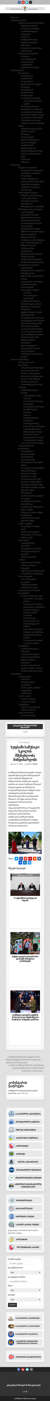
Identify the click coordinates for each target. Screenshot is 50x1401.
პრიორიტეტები (25, 576)
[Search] (30, 2)
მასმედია (26, 56)
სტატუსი (11, 1295)
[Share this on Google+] (25, 858)
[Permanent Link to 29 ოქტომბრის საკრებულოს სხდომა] (25, 885)
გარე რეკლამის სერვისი (32, 332)
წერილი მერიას (28, 710)
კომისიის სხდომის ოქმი (32, 596)
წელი (10, 1286)
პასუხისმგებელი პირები (32, 385)
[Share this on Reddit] (35, 858)
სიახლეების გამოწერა (31, 688)
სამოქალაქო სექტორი (28, 54)
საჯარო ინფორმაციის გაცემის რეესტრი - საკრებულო (30, 660)
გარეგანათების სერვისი (32, 329)
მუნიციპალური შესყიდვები (33, 571)
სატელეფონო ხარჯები (34, 437)
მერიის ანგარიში (29, 557)
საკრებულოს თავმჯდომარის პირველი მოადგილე (31, 84)
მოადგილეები (28, 137)
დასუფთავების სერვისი (32, 223)
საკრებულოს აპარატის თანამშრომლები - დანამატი (33, 409)
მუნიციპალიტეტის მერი (32, 129)
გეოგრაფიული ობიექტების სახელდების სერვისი (31, 354)
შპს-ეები (25, 162)
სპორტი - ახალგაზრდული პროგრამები (30, 295)
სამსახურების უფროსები (32, 671)
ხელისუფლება (18, 70)
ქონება (22, 560)
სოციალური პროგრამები (32, 170)
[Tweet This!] (16, 858)
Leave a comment (32, 764)
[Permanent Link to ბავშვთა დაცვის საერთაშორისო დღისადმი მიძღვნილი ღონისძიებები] (25, 943)
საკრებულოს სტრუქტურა (32, 117)
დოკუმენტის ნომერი (16, 1277)
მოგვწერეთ (24, 704)
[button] (11, 15)
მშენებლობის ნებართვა (32, 195)
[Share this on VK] (39, 858)
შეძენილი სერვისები (28, 168)
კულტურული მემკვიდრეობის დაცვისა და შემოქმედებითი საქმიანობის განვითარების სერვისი (32, 273)
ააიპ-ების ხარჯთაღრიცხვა (33, 443)
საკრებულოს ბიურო (30, 106)
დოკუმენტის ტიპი (15, 1268)
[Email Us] (26, 2)
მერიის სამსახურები (30, 140)
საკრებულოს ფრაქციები (32, 112)
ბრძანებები (27, 493)
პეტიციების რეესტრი (31, 654)
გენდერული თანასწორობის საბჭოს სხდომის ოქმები (30, 518)
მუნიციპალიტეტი (19, 20)
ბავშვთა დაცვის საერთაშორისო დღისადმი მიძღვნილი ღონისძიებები (25, 958)
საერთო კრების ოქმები (32, 482)
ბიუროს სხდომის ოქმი (31, 479)
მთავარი (15, 17)
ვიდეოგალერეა (29, 702)
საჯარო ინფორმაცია (20, 360)
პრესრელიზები (28, 682)
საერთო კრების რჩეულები (33, 123)
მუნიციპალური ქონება (31, 562)
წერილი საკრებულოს (31, 707)
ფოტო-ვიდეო (25, 696)
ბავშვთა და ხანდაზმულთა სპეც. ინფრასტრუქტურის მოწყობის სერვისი (32, 243)
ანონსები (26, 679)
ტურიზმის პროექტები (31, 184)
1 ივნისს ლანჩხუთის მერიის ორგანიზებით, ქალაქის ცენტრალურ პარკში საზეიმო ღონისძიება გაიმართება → (26, 1068)
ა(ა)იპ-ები (26, 159)
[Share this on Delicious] (29, 863)
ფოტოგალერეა (28, 699)
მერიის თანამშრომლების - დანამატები (31, 418)
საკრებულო (24, 73)
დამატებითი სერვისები (29, 265)
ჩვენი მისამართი (26, 713)
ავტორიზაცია (22, 1093)
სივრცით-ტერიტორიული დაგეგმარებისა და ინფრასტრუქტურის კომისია (31, 620)
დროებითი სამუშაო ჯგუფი (33, 115)
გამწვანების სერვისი (31, 301)
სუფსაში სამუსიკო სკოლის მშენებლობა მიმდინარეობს (25, 753)
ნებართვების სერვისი (28, 193)
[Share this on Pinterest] (30, 858)
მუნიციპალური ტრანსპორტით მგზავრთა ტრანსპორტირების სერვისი (32, 259)
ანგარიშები (24, 540)
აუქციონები (27, 690)
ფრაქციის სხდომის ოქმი (32, 485)
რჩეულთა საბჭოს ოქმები (32, 512)
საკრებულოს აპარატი (31, 120)
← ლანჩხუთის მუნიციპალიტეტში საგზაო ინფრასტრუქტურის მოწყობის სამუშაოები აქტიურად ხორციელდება (23, 1059)
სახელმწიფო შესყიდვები (32, 574)
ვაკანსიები (26, 685)
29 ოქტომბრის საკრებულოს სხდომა (25, 899)
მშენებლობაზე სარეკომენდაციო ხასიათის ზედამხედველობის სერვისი (32, 318)
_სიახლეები (25, 742)
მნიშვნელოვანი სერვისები (30, 209)
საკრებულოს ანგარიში (31, 549)
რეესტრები (24, 646)
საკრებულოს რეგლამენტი (33, 468)
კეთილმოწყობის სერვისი (33, 335)
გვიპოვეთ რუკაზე (28, 715)
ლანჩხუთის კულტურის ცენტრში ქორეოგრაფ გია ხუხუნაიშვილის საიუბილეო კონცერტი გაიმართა (25, 1017)
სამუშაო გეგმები (25, 524)
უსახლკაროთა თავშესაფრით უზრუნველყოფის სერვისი (31, 251)
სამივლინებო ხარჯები (34, 440)
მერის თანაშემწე (29, 143)
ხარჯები (22, 387)
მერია (21, 126)
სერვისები (16, 165)
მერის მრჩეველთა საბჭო (32, 151)
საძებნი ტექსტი (14, 1259)
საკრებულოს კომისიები (32, 109)
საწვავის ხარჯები (32, 435)
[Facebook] (19, 2)
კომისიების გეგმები (30, 532)
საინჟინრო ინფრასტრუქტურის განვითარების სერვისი (30, 345)
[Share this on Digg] (20, 863)
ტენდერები (27, 693)
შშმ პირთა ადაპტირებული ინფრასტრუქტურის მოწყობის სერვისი (32, 234)
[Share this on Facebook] (21, 858)
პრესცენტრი (17, 674)
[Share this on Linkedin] (25, 863)
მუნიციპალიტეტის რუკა (32, 48)
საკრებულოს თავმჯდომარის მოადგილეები (27, 92)
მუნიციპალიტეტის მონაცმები (31, 23)
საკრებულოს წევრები (31, 98)
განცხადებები (25, 677)
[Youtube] (23, 2)
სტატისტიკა (27, 51)
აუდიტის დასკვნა (29, 476)
